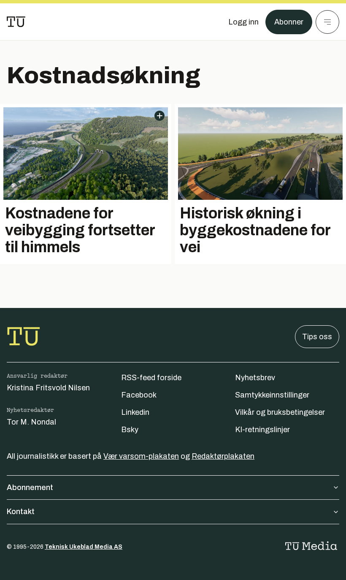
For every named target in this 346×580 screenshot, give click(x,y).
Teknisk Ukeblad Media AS (83, 547)
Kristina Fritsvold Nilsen (48, 388)
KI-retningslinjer (262, 429)
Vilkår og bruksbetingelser (280, 412)
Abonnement (30, 487)
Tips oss (317, 336)
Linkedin (135, 412)
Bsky (129, 429)
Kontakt (21, 511)
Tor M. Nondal (31, 422)
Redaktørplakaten (223, 456)
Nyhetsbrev (255, 377)
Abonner (288, 22)
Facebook (139, 395)
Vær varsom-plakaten (141, 456)
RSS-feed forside (151, 377)
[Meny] (327, 22)
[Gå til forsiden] (16, 22)
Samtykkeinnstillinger (272, 395)
